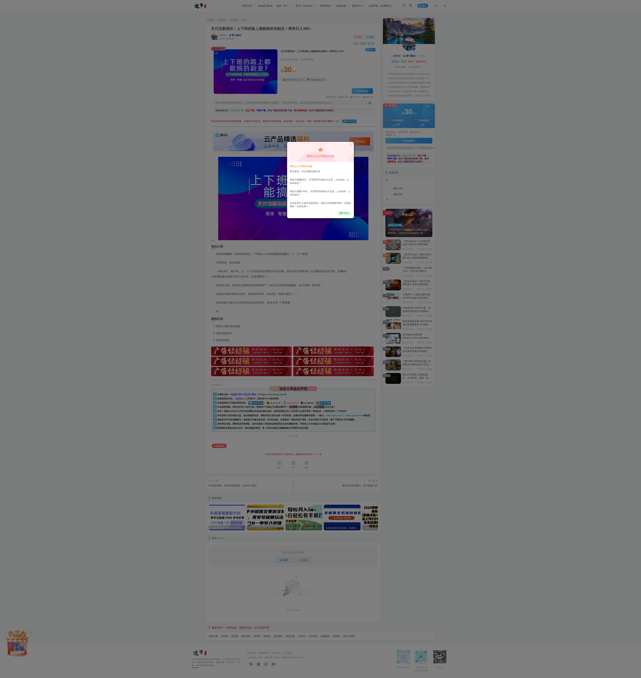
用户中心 (344, 213)
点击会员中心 (297, 202)
